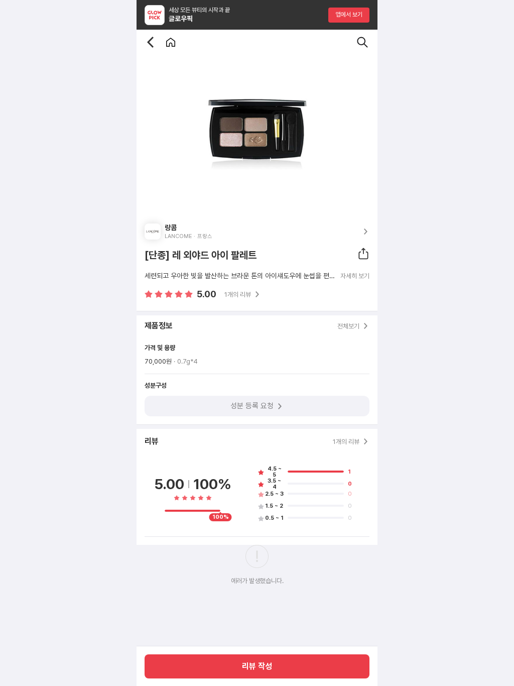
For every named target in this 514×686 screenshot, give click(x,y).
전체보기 (348, 326)
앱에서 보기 (349, 14)
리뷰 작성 (257, 666)
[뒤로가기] (151, 42)
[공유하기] (363, 254)
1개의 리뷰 (237, 294)
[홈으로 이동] (171, 42)
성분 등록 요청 (252, 405)
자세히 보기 (354, 276)
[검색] (362, 42)
